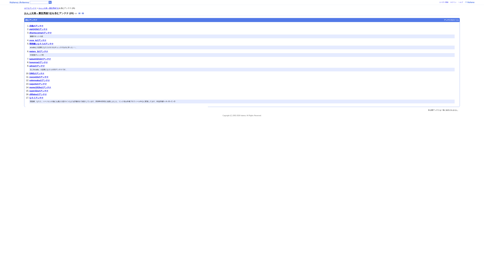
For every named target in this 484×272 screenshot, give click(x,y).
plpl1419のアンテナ (38, 29)
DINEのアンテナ (36, 73)
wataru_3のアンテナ (38, 51)
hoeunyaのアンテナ (38, 62)
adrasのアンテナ (37, 66)
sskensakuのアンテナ (39, 80)
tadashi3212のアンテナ (40, 59)
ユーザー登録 (443, 2)
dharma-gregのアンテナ (40, 33)
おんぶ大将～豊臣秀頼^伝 (49, 8)
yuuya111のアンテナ (39, 77)
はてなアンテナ (30, 8)
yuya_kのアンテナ (37, 40)
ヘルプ (460, 2)
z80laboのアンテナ (38, 94)
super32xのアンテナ (38, 91)
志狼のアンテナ (36, 26)
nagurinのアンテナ (38, 84)
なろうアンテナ (36, 98)
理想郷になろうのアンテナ (41, 44)
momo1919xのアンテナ (40, 87)
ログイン (453, 2)
